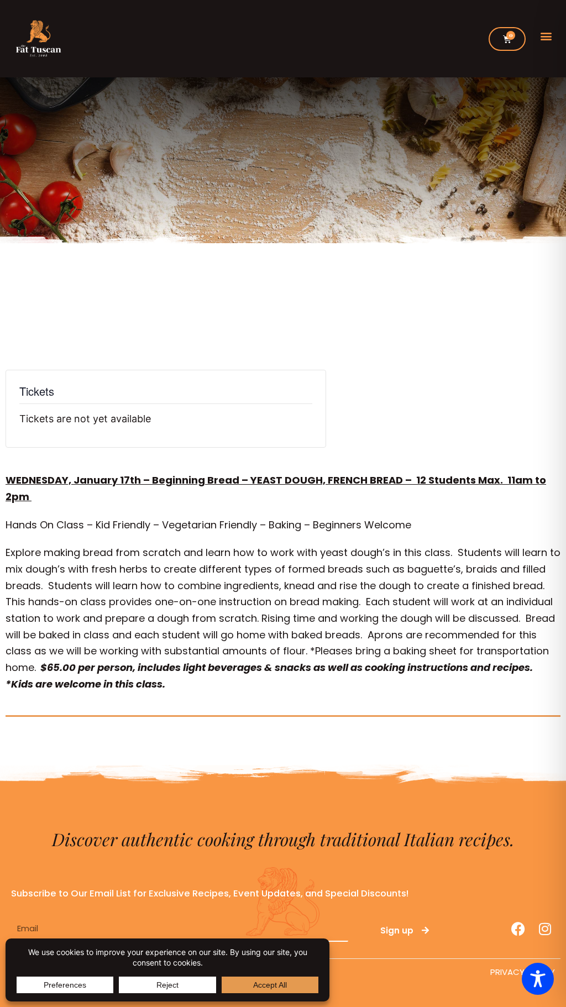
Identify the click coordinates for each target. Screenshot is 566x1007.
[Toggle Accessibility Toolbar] (538, 979)
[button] (546, 36)
